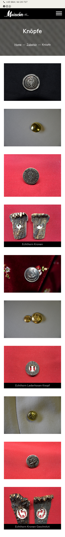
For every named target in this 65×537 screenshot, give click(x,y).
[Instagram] (7, 6)
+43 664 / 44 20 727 (17, 1)
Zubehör (32, 44)
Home (17, 44)
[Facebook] (4, 6)
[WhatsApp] (10, 6)
